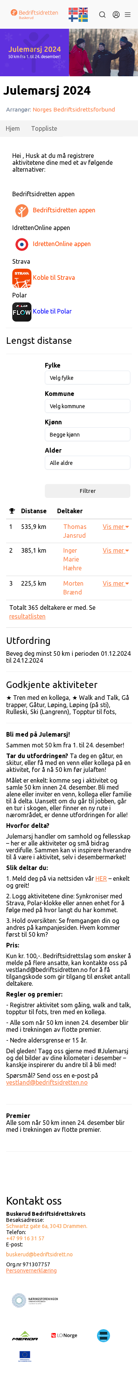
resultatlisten (27, 616)
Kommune (59, 393)
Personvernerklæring (31, 1270)
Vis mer (114, 526)
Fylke (53, 365)
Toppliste (44, 128)
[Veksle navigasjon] (127, 14)
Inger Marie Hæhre (72, 559)
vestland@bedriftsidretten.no (47, 1082)
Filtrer (88, 491)
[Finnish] (74, 18)
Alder (53, 450)
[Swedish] (84, 18)
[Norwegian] (74, 10)
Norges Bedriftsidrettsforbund (74, 109)
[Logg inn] (116, 14)
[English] (84, 10)
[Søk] (102, 14)
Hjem (13, 128)
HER (101, 878)
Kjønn (53, 422)
